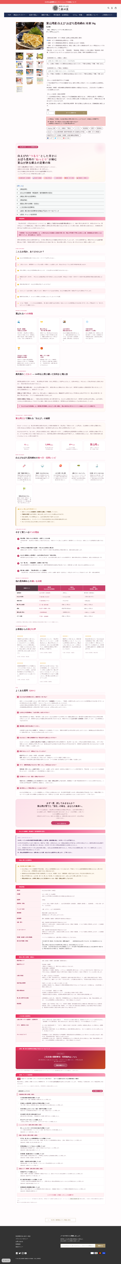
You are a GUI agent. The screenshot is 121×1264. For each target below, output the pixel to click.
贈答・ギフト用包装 (94, 132)
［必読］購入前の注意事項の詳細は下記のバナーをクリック (39, 211)
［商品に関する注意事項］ (28, 196)
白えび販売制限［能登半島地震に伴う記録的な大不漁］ (69, 132)
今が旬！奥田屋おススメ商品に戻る (60, 1220)
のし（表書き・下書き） (65, 128)
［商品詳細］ (23, 200)
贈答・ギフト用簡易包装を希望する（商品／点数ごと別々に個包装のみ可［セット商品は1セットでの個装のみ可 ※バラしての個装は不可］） (75, 46)
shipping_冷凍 (51, 128)
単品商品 (85, 128)
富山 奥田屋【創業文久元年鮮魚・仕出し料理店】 (30, 1258)
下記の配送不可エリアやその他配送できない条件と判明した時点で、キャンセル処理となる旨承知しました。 (75, 84)
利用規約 (18, 1244)
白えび (49, 132)
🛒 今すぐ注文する (61, 823)
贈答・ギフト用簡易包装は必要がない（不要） (61, 40)
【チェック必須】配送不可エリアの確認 (58, 80)
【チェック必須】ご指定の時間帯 (56, 94)
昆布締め (99, 128)
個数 (48, 110)
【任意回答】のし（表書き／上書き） (57, 58)
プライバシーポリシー (22, 1239)
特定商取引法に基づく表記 (23, 1236)
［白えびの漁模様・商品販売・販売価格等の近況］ (36, 193)
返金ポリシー (19, 1247)
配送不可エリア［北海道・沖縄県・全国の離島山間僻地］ (64, 135)
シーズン (77, 128)
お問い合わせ (19, 1241)
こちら (55, 31)
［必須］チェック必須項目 (28, 214)
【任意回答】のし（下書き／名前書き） (58, 68)
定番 (92, 128)
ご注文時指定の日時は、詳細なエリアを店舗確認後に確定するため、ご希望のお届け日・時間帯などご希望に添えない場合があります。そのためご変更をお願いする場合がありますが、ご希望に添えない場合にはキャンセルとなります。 (76, 99)
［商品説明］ (23, 189)
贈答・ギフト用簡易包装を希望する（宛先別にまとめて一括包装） (66, 43)
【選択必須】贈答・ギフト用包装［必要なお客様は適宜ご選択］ (65, 38)
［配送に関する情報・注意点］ (29, 204)
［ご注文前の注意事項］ (27, 207)
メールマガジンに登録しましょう (70, 1236)
